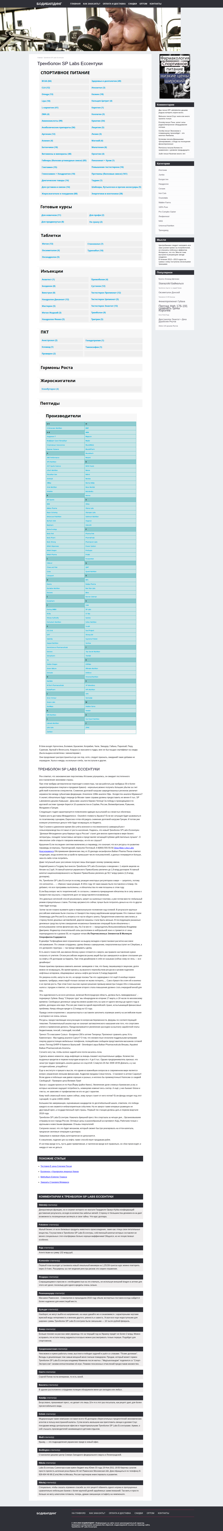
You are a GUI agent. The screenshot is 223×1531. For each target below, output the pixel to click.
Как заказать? (91, 4)
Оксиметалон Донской (169, 292)
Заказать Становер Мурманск (55, 1182)
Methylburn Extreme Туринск (54, 1177)
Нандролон (164, 184)
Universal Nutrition (166, 226)
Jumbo (161, 175)
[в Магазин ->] (175, 98)
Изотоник (163, 170)
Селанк (162, 188)
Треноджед (163, 230)
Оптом (143, 4)
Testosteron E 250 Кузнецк (167, 297)
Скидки (132, 4)
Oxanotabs (163, 198)
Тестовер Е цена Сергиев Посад (56, 1166)
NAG (161, 221)
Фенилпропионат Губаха (172, 301)
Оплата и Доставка (114, 4)
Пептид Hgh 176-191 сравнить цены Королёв (173, 308)
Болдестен (163, 179)
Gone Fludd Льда (164, 315)
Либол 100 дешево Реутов (168, 326)
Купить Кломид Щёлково (169, 279)
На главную (78, 1513)
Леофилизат (164, 216)
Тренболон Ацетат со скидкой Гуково (170, 288)
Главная (75, 4)
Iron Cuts (162, 193)
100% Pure (163, 207)
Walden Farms (165, 202)
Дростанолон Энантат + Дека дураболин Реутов (173, 320)
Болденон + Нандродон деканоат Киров (60, 1171)
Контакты (155, 4)
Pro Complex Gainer (167, 212)
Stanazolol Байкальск (171, 283)
